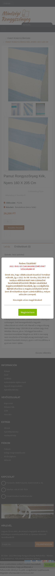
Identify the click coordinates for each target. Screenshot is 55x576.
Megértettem (27, 312)
